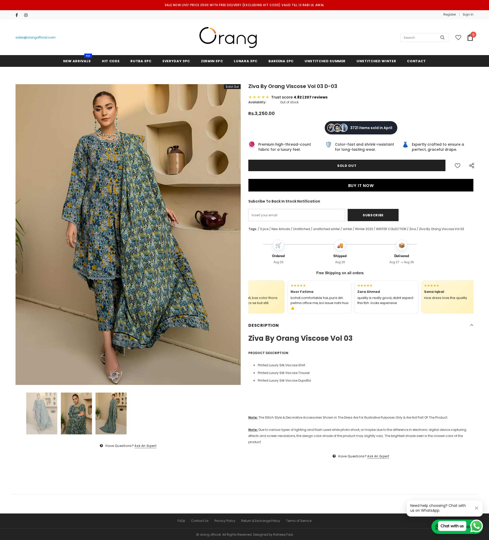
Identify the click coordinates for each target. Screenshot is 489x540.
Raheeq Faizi (283, 534)
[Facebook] (19, 15)
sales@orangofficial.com (36, 37)
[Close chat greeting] (476, 508)
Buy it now (361, 186)
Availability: (257, 102)
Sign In (468, 14)
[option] (128, 234)
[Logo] (228, 37)
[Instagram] (27, 15)
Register (449, 14)
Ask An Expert (145, 446)
